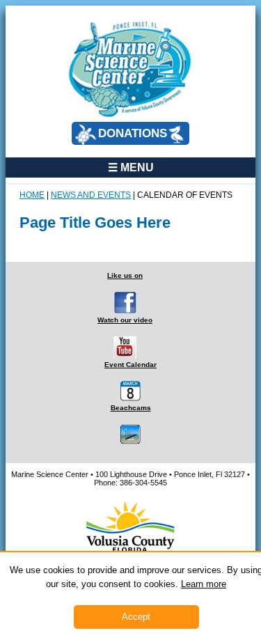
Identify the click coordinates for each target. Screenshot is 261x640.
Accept (136, 616)
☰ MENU (131, 167)
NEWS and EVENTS (91, 195)
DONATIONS (132, 133)
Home (32, 195)
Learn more (203, 584)
